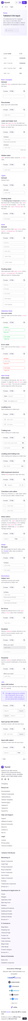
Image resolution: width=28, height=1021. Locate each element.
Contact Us (4, 830)
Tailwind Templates (7, 799)
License (3, 840)
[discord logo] (5, 779)
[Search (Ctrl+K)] (16, 2)
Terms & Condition (6, 846)
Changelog (4, 783)
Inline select (5, 517)
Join (2, 682)
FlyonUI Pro (4, 811)
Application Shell (6, 900)
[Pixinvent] (14, 1003)
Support (3, 818)
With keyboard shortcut (10, 472)
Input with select (7, 740)
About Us (4, 827)
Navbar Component (7, 861)
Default (4, 82)
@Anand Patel (13, 1019)
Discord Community (7, 824)
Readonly (4, 658)
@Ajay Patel (17, 1017)
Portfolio (3, 881)
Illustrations (5, 576)
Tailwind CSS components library (11, 772)
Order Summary (6, 941)
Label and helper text (9, 121)
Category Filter (5, 938)
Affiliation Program (6, 821)
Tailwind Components (7, 794)
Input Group (5, 375)
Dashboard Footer (6, 911)
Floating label (6, 199)
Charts (3, 894)
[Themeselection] (14, 977)
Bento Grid (4, 960)
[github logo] (2, 779)
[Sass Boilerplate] (14, 1007)
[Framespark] (14, 986)
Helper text (5, 578)
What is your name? (9, 673)
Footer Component (6, 872)
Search (21, 711)
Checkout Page (5, 932)
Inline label (5, 378)
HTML (12, 91)
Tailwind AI (4, 808)
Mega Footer (5, 944)
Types (3, 175)
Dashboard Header (6, 914)
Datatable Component (7, 962)
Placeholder (5, 102)
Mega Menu (4, 927)
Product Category (6, 949)
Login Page (4, 864)
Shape (3, 544)
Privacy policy (5, 843)
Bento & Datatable (7, 956)
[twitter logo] (8, 779)
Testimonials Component (8, 884)
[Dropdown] (20, 2)
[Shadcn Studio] (14, 982)
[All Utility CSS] (14, 990)
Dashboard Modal (6, 916)
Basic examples (6, 80)
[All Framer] (14, 999)
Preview (5, 91)
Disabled (4, 629)
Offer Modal (4, 947)
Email (5, 401)
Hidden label (5, 155)
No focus (4, 608)
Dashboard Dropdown (7, 908)
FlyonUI (8, 1012)
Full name (6, 190)
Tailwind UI (4, 805)
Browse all (4, 886)
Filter (4, 759)
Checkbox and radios (9, 491)
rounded (6, 551)
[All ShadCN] (14, 995)
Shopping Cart (5, 930)
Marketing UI (5, 857)
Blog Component (6, 869)
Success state (6, 313)
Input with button (7, 684)
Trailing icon (5, 430)
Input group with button (10, 722)
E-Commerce (5, 923)
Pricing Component (7, 867)
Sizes (3, 224)
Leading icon (6, 407)
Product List (4, 935)
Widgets (3, 897)
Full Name (6, 327)
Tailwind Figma (5, 802)
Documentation (5, 791)
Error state (5, 345)
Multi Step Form (5, 902)
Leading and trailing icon (10, 454)
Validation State (6, 311)
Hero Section (5, 875)
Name (5, 396)
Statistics (3, 905)
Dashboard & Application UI (10, 890)
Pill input (4, 547)
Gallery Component (7, 878)
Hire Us (3, 832)
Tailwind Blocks (5, 797)
